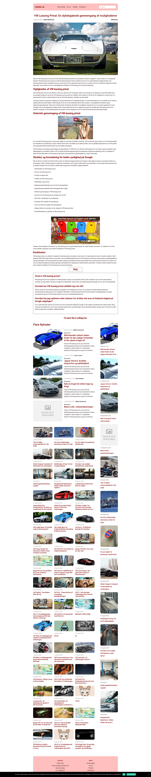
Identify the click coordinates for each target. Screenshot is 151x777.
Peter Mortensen (49, 20)
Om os (69, 7)
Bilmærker (114, 20)
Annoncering (61, 7)
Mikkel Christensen (78, 330)
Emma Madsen (80, 378)
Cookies (75, 7)
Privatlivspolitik (131, 774)
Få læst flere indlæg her (75, 318)
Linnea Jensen (78, 355)
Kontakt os (82, 7)
